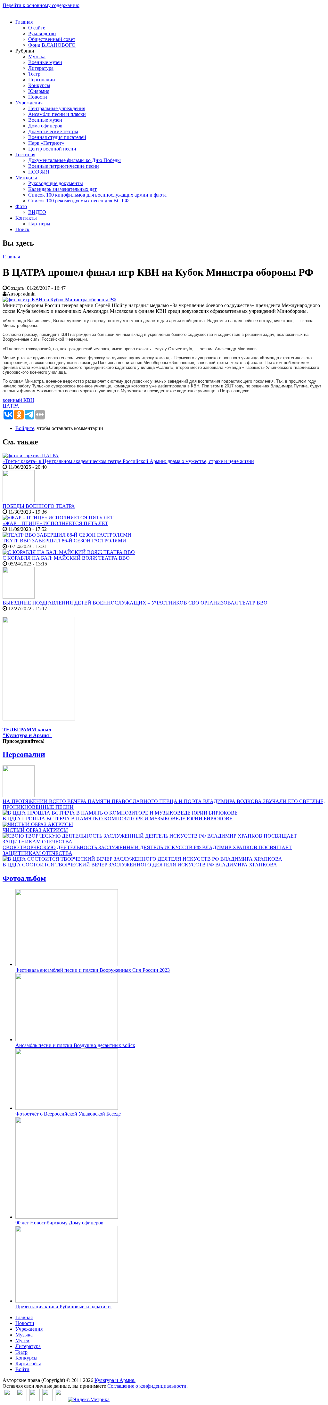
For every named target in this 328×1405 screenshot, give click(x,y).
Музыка (36, 56)
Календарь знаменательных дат (62, 189)
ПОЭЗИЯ (38, 172)
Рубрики (24, 50)
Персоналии (41, 79)
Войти (22, 1369)
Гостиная (25, 154)
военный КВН (18, 400)
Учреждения (29, 102)
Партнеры (39, 223)
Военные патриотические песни (63, 166)
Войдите (24, 428)
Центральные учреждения (56, 108)
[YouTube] (47, 1399)
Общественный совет (51, 39)
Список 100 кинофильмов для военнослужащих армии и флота (97, 195)
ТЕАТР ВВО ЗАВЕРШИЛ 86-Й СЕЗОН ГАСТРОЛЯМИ (64, 540)
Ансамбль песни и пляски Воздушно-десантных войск (75, 1045)
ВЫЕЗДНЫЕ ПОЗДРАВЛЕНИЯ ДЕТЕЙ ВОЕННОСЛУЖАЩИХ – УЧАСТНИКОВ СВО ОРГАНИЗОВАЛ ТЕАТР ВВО (135, 602)
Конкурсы (39, 85)
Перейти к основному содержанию (41, 5)
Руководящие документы (55, 183)
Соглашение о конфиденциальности (146, 1386)
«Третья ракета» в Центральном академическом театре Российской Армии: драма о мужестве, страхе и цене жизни (128, 461)
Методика (26, 177)
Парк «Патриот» (46, 143)
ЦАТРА (11, 406)
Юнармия (38, 91)
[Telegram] (60, 1399)
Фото (21, 206)
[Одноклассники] (34, 1399)
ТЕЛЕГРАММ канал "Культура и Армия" (27, 732)
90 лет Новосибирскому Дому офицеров (59, 1222)
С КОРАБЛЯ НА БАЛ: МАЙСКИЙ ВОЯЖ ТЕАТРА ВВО (66, 558)
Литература (40, 68)
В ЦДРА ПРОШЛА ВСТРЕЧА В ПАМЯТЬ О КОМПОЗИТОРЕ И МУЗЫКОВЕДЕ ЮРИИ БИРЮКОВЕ (118, 818)
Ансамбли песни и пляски (57, 114)
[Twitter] (21, 1399)
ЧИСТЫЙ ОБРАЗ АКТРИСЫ (35, 830)
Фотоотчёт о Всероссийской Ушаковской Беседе (68, 1114)
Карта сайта (28, 1363)
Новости (37, 97)
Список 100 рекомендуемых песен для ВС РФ (78, 200)
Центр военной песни (52, 148)
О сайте (36, 27)
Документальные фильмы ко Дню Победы (74, 160)
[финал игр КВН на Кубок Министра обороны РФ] (59, 299)
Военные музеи (45, 62)
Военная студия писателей (57, 137)
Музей (22, 1340)
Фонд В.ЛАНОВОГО (52, 45)
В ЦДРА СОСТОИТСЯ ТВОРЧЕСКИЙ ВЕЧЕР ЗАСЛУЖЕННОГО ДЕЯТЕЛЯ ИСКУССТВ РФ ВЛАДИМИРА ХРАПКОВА (140, 864)
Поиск (22, 229)
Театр (34, 74)
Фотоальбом (24, 878)
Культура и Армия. (114, 1380)
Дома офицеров (45, 125)
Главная (24, 22)
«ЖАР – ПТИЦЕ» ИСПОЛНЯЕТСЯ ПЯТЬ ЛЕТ (55, 523)
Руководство (42, 33)
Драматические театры (53, 131)
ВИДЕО (37, 212)
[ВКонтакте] (9, 1399)
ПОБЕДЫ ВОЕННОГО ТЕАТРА (39, 506)
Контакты (26, 218)
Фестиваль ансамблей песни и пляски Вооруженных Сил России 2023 (92, 970)
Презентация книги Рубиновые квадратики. (63, 1306)
